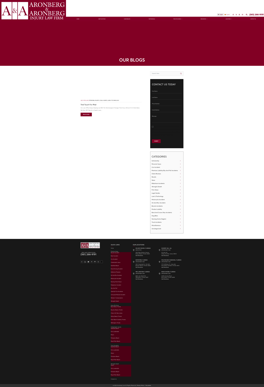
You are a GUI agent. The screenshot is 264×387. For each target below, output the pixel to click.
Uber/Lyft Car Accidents (117, 291)
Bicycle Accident (115, 252)
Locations (228, 18)
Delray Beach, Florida (116, 316)
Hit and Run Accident (116, 275)
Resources (203, 18)
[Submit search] (181, 73)
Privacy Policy (169, 134)
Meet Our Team (101, 18)
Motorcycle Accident (158, 199)
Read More (86, 114)
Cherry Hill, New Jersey (116, 313)
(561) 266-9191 (88, 254)
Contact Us (114, 379)
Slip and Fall (114, 288)
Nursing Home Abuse (116, 281)
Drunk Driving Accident (117, 268)
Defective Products (115, 272)
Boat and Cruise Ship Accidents (162, 212)
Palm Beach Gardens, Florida (118, 319)
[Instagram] (242, 14)
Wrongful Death (157, 186)
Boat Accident (114, 256)
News (153, 180)
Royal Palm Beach (115, 341)
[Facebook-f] (233, 14)
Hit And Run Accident (158, 203)
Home (78, 18)
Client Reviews (156, 173)
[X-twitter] (236, 14)
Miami (112, 334)
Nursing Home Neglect (159, 219)
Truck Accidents (157, 222)
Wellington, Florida (115, 322)
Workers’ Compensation (117, 298)
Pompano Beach (115, 338)
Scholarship (155, 161)
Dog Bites (155, 215)
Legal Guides (103, 100)
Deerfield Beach (115, 265)
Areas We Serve (115, 305)
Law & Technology (113, 100)
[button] (246, 14)
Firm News (155, 190)
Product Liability (157, 209)
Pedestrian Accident (116, 285)
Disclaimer (148, 385)
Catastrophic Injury (115, 262)
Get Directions (139, 255)
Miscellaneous (156, 225)
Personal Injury (94, 100)
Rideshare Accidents (158, 183)
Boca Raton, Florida (116, 306)
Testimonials (152, 18)
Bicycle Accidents (157, 206)
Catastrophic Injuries (116, 327)
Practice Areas (177, 18)
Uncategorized (156, 228)
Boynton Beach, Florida (117, 309)
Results (154, 177)
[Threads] (239, 14)
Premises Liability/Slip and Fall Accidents (165, 170)
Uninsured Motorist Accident (118, 294)
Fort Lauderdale (115, 331)
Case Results (127, 18)
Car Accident (156, 167)
